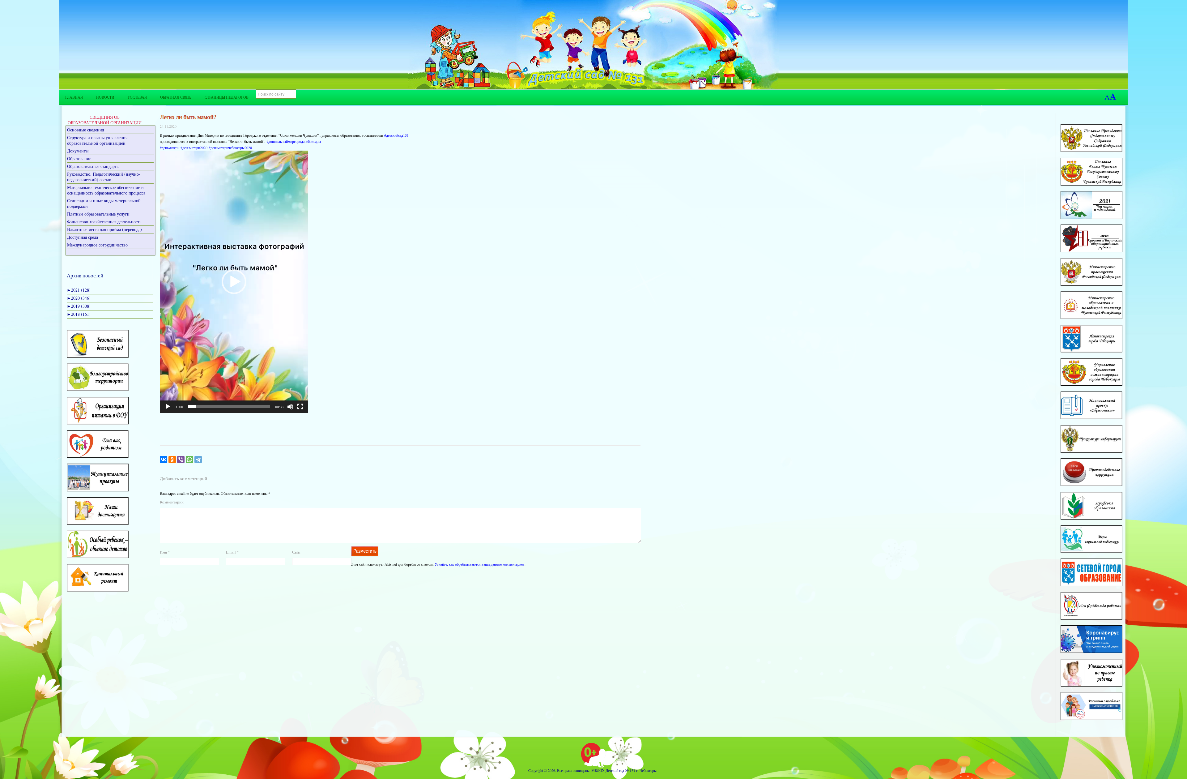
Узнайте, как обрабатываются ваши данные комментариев (480, 564)
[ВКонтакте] (163, 459)
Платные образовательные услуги (98, 214)
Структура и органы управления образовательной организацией (97, 140)
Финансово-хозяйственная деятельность (104, 222)
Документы (77, 151)
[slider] (229, 406)
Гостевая (137, 97)
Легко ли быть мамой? (188, 117)
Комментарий (172, 502)
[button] (234, 281)
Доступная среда (82, 237)
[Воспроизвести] (168, 407)
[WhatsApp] (189, 459)
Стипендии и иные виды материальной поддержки (104, 203)
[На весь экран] (300, 407)
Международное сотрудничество (97, 245)
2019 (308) (79, 306)
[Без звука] (290, 407)
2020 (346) (79, 298)
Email (232, 552)
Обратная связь (175, 97)
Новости (105, 97)
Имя (165, 552)
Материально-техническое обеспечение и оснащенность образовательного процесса (106, 190)
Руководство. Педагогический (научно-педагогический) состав (103, 176)
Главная (74, 97)
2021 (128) (79, 290)
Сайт (296, 552)
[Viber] (181, 459)
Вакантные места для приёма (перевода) (104, 229)
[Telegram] (198, 459)
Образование (79, 158)
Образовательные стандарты (93, 166)
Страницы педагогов (227, 97)
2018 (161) (79, 314)
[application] (234, 282)
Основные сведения (85, 130)
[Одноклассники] (172, 459)
